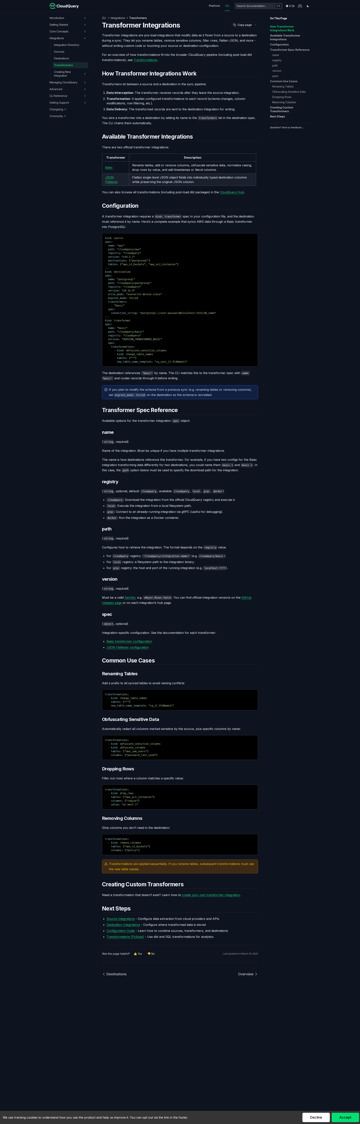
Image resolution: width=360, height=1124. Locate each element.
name (275, 55)
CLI (227, 5)
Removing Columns (284, 102)
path (275, 65)
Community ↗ (58, 116)
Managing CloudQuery (63, 82)
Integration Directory (66, 44)
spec (275, 76)
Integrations (57, 38)
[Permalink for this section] (199, 73)
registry (277, 60)
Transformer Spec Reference (290, 49)
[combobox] (259, 6)
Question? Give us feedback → (287, 127)
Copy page (245, 24)
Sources (59, 51)
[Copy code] (252, 237)
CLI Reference (58, 95)
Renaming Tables (283, 86)
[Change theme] (307, 6)
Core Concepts (59, 31)
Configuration (279, 44)
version (276, 70)
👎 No (151, 953)
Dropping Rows (281, 97)
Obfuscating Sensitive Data (289, 91)
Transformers (63, 65)
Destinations (61, 58)
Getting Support (59, 102)
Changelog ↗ (58, 109)
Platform (214, 5)
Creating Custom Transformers (281, 109)
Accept (345, 1117)
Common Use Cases (284, 81)
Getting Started (59, 24)
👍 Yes (138, 953)
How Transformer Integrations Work (282, 28)
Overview (246, 974)
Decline (316, 1117)
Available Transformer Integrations (285, 37)
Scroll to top (277, 132)
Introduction (57, 17)
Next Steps (277, 116)
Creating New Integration (62, 73)
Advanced (56, 89)
